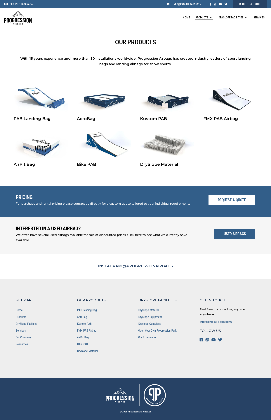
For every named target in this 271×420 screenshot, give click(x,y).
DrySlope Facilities (26, 324)
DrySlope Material (87, 351)
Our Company (23, 337)
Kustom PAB (84, 324)
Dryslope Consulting (149, 324)
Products (21, 317)
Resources (22, 344)
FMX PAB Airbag (86, 330)
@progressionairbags (148, 266)
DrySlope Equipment (150, 317)
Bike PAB (82, 344)
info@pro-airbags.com (216, 321)
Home (19, 310)
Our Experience (147, 337)
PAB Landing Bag (87, 310)
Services (21, 330)
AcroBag (82, 317)
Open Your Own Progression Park (157, 330)
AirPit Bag (83, 337)
